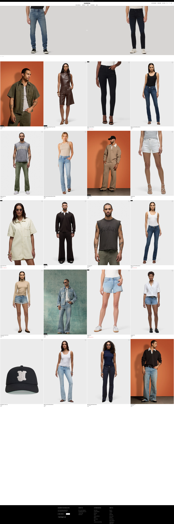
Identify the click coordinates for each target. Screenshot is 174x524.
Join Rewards (153, 3)
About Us (110, 510)
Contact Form (80, 514)
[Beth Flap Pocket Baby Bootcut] (152, 93)
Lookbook (110, 511)
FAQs (94, 520)
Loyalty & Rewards (96, 511)
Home (1, 56)
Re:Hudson (92, 5)
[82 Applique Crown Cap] (21, 371)
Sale (97, 5)
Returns (95, 517)
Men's (88, 5)
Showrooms (111, 514)
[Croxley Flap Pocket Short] (21, 302)
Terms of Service (111, 520)
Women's (83, 5)
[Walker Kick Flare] (21, 163)
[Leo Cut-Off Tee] (108, 232)
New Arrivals (78, 5)
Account (163, 3)
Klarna (95, 514)
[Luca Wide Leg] (152, 371)
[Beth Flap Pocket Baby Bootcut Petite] (65, 163)
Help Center (95, 510)
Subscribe (159, 3)
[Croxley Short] (152, 163)
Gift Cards (110, 517)
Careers (110, 513)
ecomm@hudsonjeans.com (82, 511)
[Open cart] (171, 3)
